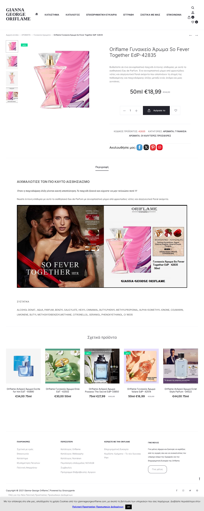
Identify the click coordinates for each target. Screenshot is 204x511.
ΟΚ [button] (128, 507)
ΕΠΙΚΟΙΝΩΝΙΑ (174, 14)
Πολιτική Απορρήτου (27, 467)
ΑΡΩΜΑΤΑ (26, 35)
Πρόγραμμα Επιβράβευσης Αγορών (78, 472)
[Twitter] (190, 490)
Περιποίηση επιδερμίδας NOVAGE (77, 463)
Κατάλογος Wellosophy (72, 453)
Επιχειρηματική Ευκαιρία (116, 449)
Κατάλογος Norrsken (71, 458)
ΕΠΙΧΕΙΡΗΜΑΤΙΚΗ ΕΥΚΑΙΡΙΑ (101, 14)
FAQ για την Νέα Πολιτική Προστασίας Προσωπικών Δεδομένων (41, 495)
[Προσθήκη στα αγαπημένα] (175, 110)
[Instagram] (183, 490)
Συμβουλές (66, 467)
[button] (124, 111)
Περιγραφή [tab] (102, 166)
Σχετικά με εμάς (25, 449)
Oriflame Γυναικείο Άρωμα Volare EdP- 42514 (141, 390)
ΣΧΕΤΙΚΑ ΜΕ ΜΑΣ (150, 14)
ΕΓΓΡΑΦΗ (128, 14)
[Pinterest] (197, 490)
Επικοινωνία (23, 453)
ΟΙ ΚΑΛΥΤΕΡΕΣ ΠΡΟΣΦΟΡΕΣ (156, 135)
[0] (189, 17)
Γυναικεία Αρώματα (42, 35)
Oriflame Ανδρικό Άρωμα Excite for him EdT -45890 (23, 390)
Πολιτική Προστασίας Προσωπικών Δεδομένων (97, 506)
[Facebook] (176, 490)
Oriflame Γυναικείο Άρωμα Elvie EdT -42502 (63, 390)
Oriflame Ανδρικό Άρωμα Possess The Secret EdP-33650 (102, 390)
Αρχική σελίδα (12, 35)
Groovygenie (68, 490)
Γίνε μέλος (157, 469)
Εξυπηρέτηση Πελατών (28, 463)
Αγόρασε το (159, 110)
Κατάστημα (52, 14)
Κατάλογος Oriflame (70, 449)
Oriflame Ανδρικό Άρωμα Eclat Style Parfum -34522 (181, 390)
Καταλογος (73, 14)
